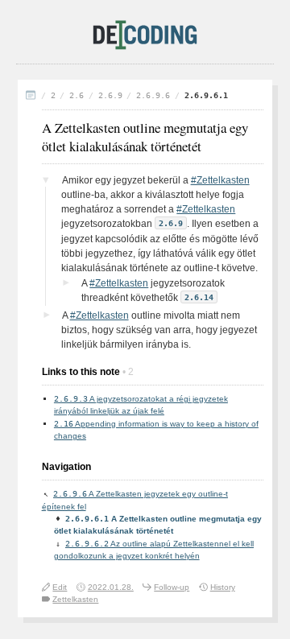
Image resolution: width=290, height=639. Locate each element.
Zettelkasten (75, 599)
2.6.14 (198, 297)
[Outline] (30, 96)
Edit (59, 587)
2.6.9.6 (153, 95)
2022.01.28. (111, 587)
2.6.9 (110, 95)
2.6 (76, 95)
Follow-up (171, 587)
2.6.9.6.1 (206, 95)
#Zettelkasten (220, 180)
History (222, 587)
